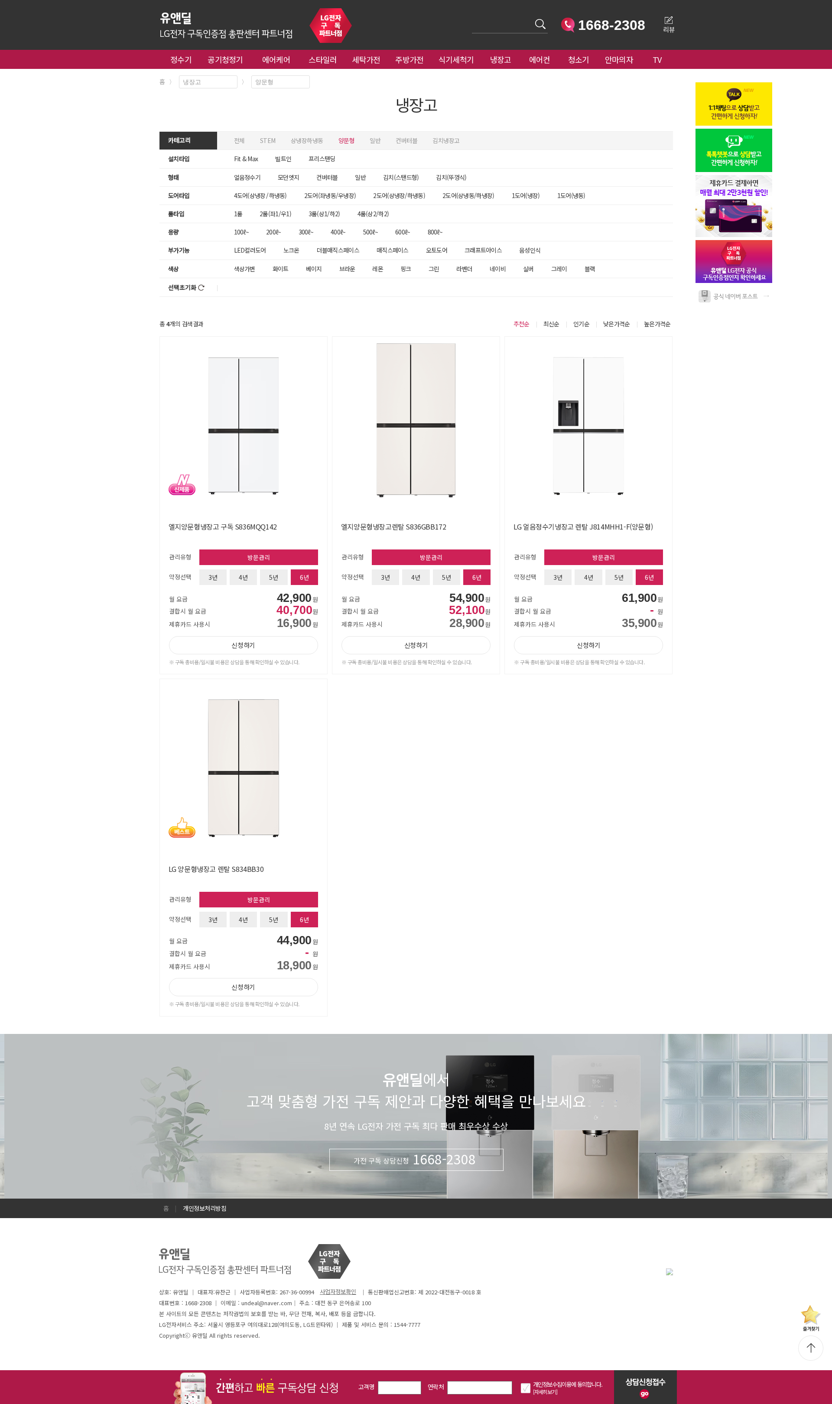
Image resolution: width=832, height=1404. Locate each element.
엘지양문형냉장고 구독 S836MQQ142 (223, 526)
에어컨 (539, 59)
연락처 (436, 1386)
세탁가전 (366, 59)
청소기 (578, 59)
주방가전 (409, 59)
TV (657, 59)
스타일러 (323, 59)
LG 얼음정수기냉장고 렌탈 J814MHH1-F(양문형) (583, 526)
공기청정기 (225, 59)
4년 (243, 577)
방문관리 (258, 557)
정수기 (181, 59)
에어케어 (276, 59)
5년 (273, 577)
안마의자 (621, 59)
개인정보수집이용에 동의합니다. (567, 1384)
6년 (304, 577)
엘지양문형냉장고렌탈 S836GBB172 (393, 526)
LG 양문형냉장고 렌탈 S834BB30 (216, 869)
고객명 (366, 1386)
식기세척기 (456, 59)
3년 (213, 577)
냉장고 (500, 59)
